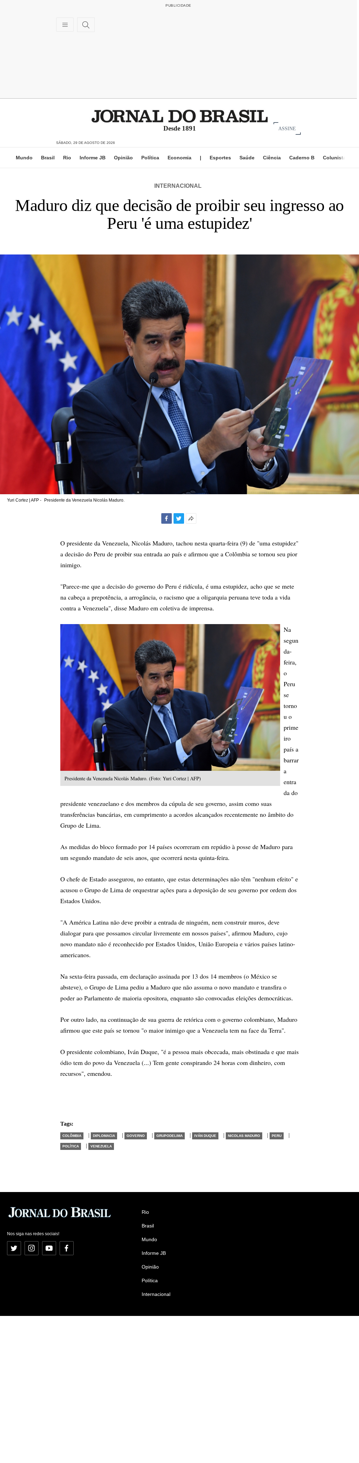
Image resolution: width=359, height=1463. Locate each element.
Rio (67, 157)
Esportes (220, 157)
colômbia (71, 1136)
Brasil (48, 157)
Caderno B (301, 157)
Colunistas (336, 157)
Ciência (272, 157)
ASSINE (287, 128)
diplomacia (104, 1136)
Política (150, 157)
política (70, 1146)
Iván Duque (205, 1136)
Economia (179, 157)
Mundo (24, 157)
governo (136, 1136)
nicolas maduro (244, 1136)
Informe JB (93, 157)
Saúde (247, 157)
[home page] (179, 116)
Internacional (178, 186)
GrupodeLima (169, 1136)
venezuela (101, 1146)
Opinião (123, 157)
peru (277, 1136)
